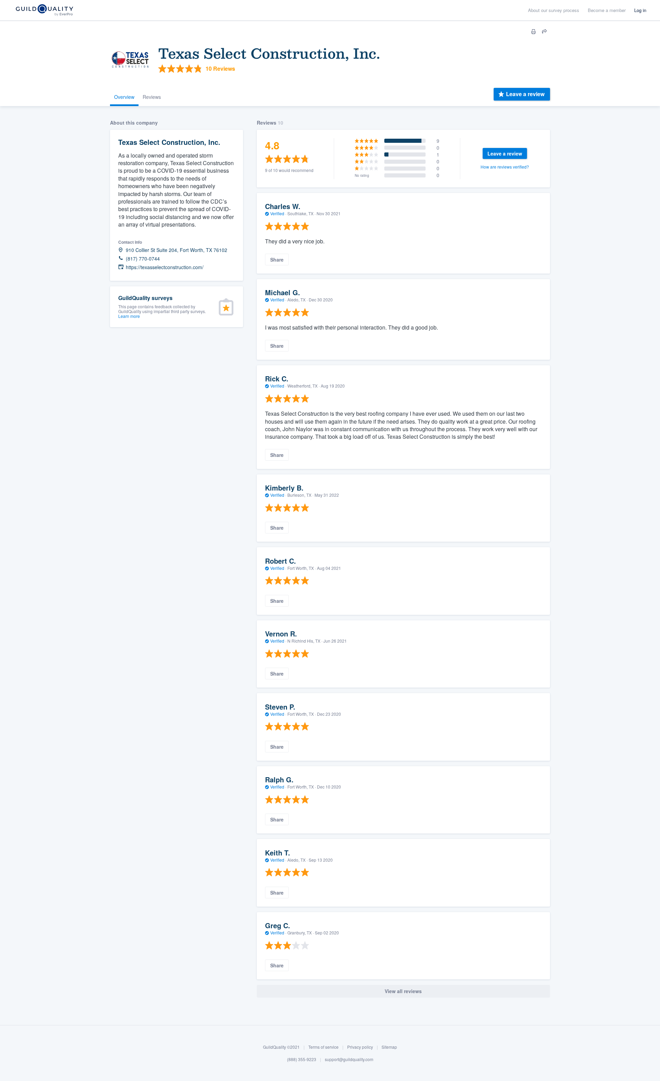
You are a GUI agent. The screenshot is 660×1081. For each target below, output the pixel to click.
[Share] (544, 31)
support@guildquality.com (349, 1059)
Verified (277, 213)
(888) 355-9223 (301, 1059)
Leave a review (525, 94)
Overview (124, 96)
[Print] (533, 31)
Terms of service (323, 1047)
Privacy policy (360, 1047)
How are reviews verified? (505, 167)
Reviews (152, 96)
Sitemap (389, 1047)
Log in (640, 10)
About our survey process (553, 10)
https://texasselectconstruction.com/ (165, 267)
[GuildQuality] (44, 10)
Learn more (129, 316)
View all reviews (403, 991)
